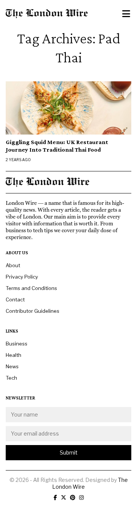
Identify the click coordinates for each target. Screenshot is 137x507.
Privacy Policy (22, 277)
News (12, 366)
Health (13, 355)
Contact (15, 299)
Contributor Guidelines (32, 311)
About (13, 265)
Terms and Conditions (31, 288)
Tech (11, 378)
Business (16, 344)
